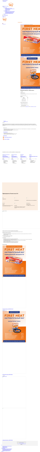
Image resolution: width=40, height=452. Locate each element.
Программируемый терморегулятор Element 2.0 (10, 11)
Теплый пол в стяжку (7, 9)
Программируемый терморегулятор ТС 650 (15, 156)
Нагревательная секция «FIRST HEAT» (8, 374)
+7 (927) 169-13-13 (4, 1)
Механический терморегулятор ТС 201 (6, 450)
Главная (21, 24)
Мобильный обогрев (7, 10)
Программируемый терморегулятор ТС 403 (9, 12)
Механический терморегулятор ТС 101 (9, 13)
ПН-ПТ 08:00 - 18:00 (5, 0)
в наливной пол (32, 106)
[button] (4, 159)
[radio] (21, 93)
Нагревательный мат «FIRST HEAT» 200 (24, 56)
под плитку (35, 106)
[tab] (20, 121)
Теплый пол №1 (23, 24)
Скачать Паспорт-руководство (8, 137)
